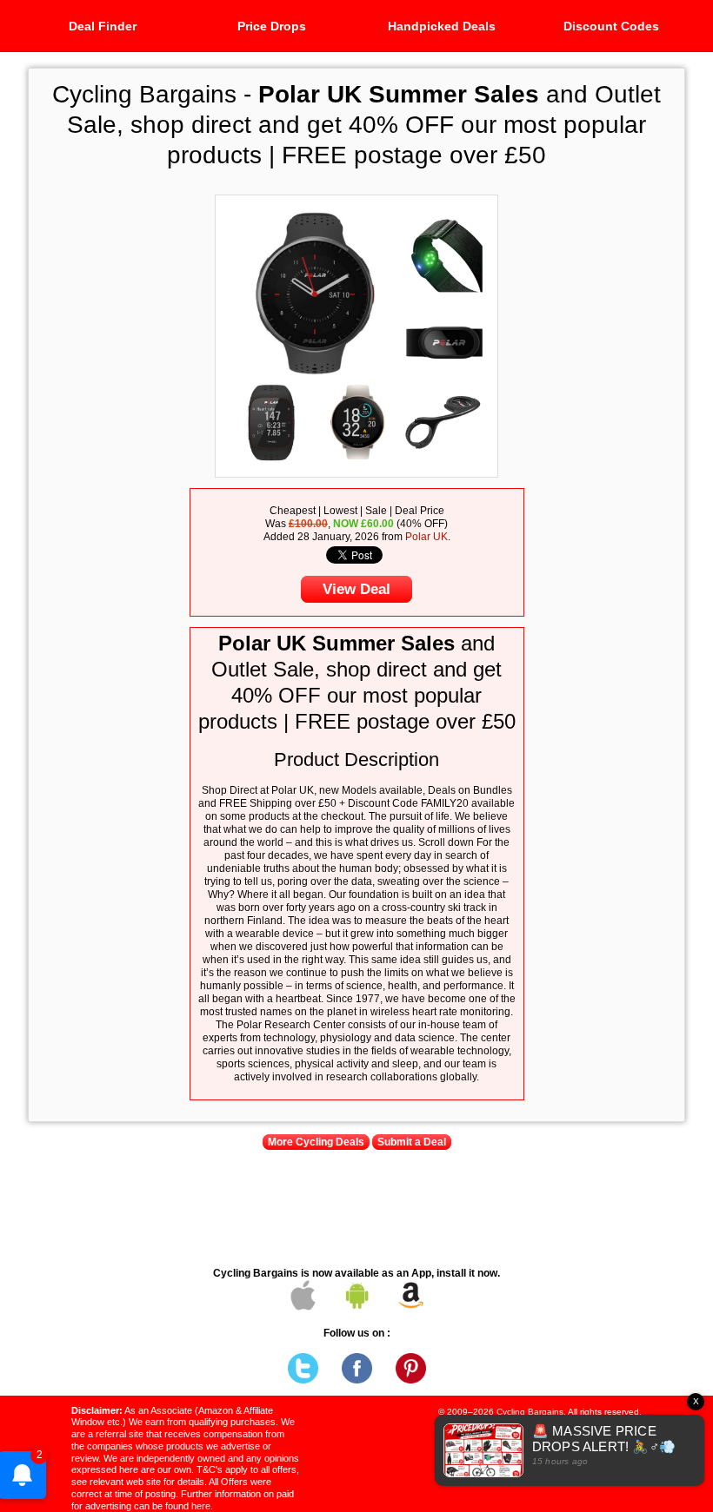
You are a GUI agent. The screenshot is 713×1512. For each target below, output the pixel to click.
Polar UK (426, 537)
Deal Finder (103, 26)
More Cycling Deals (316, 1142)
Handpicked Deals (442, 26)
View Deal (356, 589)
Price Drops (271, 26)
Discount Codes (611, 26)
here (200, 1506)
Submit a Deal (411, 1142)
